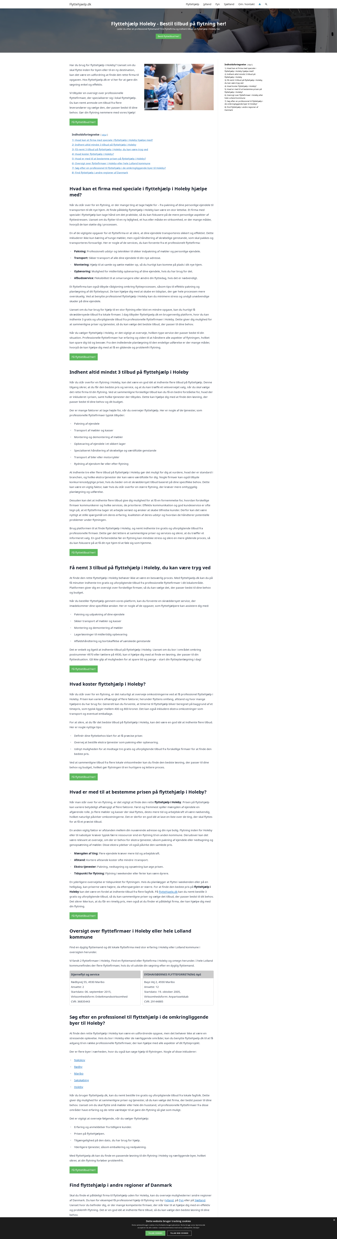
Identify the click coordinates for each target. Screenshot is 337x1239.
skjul (104, 134)
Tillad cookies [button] (155, 1233)
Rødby (78, 1067)
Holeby (78, 1087)
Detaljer (196, 1227)
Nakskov (79, 1060)
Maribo (78, 1073)
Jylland (207, 4)
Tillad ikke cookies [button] (179, 1233)
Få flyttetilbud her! (84, 122)
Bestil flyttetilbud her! (168, 36)
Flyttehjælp (192, 4)
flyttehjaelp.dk (168, 891)
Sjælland (229, 4)
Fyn (217, 4)
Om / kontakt (246, 4)
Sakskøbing (81, 1080)
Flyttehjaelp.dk (80, 4)
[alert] (168, 1228)
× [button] (334, 1220)
